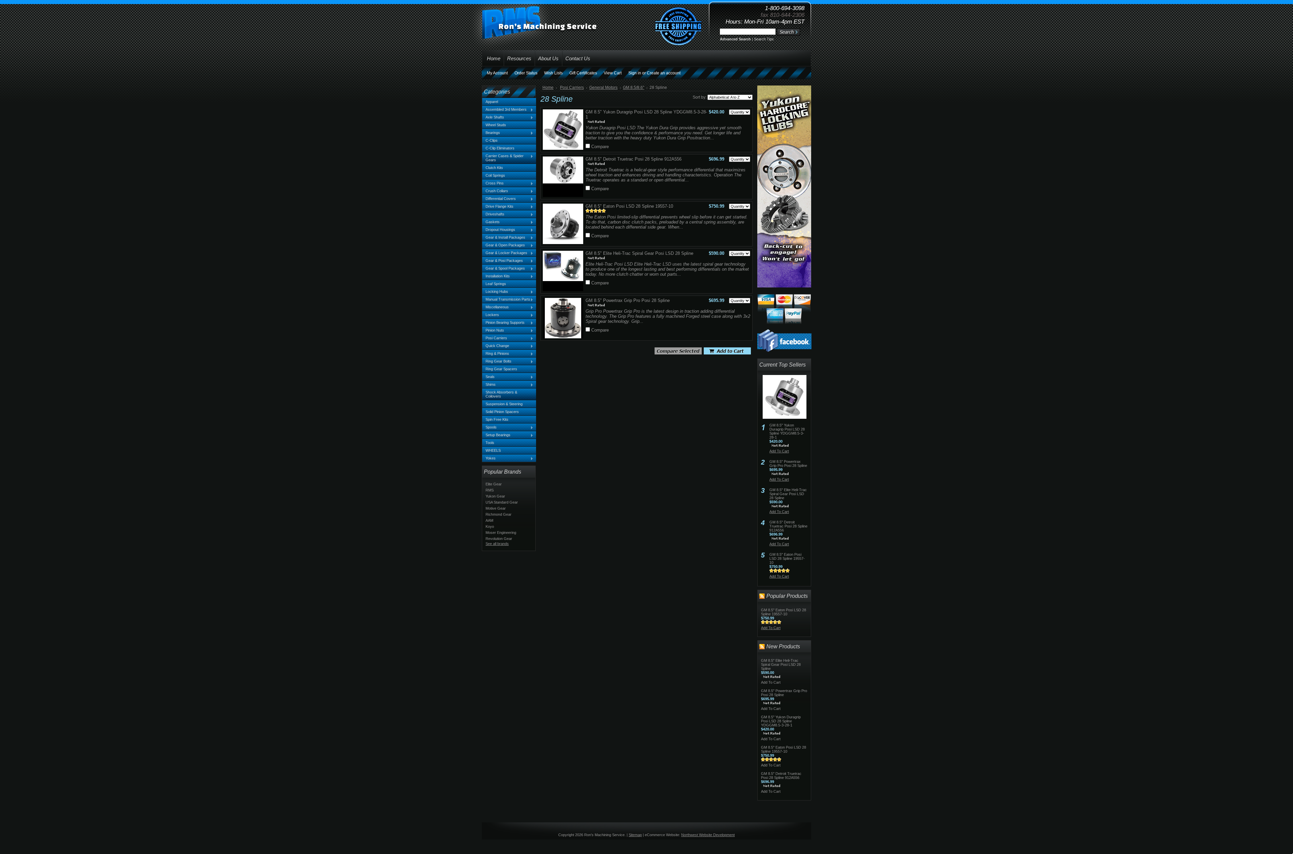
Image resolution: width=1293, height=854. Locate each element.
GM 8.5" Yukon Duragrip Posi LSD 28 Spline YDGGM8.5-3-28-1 (787, 431)
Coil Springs (495, 175)
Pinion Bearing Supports (503, 322)
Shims (489, 384)
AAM (489, 520)
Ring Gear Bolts (496, 361)
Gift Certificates (583, 73)
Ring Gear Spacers (501, 369)
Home (548, 88)
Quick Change (495, 346)
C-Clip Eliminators (500, 148)
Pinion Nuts (493, 330)
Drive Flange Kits (497, 206)
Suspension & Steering (504, 404)
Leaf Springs (496, 284)
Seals (488, 377)
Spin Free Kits (497, 419)
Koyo (490, 526)
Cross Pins (493, 183)
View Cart (613, 73)
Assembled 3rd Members (504, 109)
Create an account (664, 73)
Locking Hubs (495, 291)
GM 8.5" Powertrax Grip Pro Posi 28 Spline (628, 300)
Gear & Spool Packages (503, 268)
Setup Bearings (496, 435)
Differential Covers (499, 199)
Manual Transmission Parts (506, 299)
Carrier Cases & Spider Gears (503, 158)
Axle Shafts (493, 117)
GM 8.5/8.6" (633, 88)
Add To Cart (779, 451)
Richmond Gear (498, 514)
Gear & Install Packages (503, 237)
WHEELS (493, 450)
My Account (497, 73)
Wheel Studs (496, 125)
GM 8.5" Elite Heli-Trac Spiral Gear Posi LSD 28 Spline (639, 253)
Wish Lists (553, 73)
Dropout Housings (498, 230)
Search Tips (764, 39)
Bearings (491, 133)
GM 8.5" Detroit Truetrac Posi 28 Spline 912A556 (634, 159)
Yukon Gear (495, 496)
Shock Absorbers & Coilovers (501, 394)
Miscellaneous (495, 307)
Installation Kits (496, 276)
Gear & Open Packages (503, 245)
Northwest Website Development (708, 835)
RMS (490, 490)
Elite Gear (494, 484)
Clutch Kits (494, 168)
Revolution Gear (499, 539)
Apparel (492, 102)
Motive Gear (496, 508)
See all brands (497, 544)
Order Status (526, 73)
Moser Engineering (501, 533)
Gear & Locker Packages (504, 253)
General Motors (603, 88)
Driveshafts (493, 214)
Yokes (489, 458)
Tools (490, 443)
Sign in (634, 73)
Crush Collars (495, 191)
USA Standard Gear (502, 502)
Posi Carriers (494, 338)
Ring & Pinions (495, 353)
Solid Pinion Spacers (502, 412)
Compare (600, 146)
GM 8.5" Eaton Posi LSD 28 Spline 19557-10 (629, 206)
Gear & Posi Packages (502, 261)
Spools (489, 427)
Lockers (490, 315)
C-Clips (492, 140)
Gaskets (491, 222)
